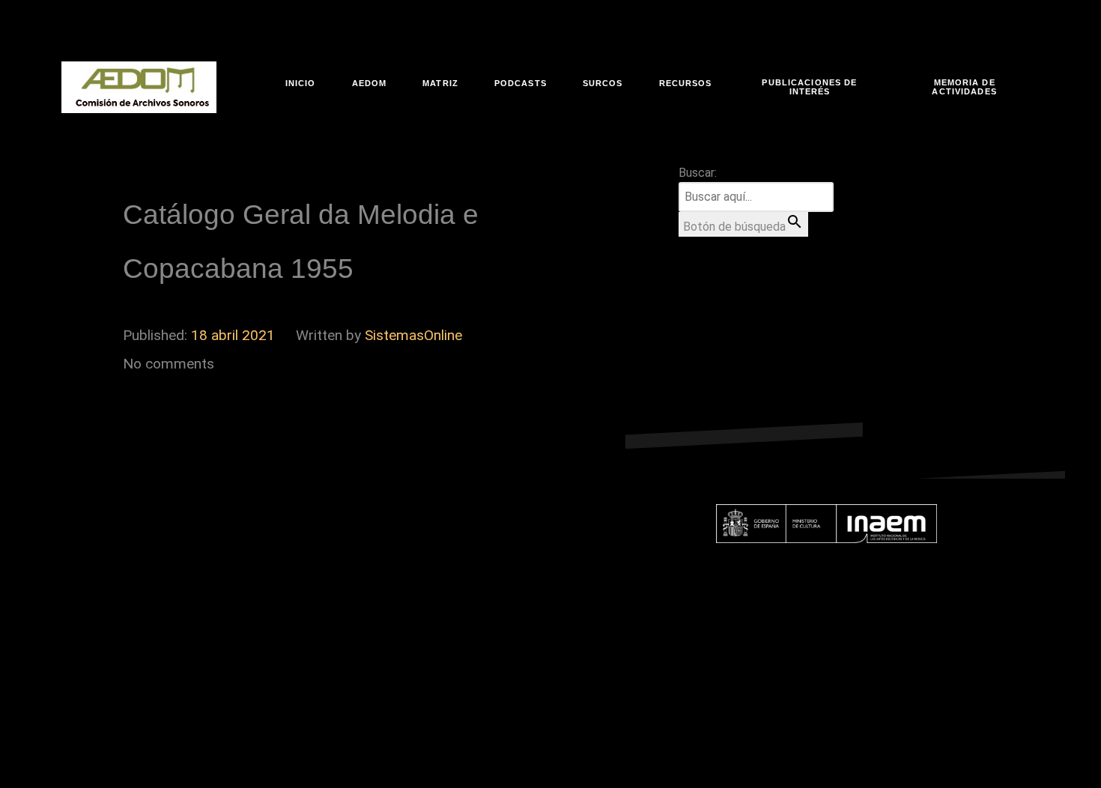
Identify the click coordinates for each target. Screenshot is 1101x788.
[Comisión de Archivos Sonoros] (138, 87)
